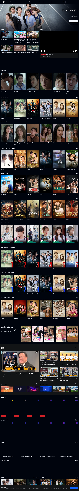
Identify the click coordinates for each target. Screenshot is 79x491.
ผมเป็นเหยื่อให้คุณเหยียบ (5, 143)
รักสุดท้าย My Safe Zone (70, 169)
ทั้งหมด (76, 348)
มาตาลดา (42, 318)
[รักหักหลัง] (59, 159)
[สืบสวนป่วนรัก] (37, 334)
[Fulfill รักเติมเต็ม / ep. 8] (59, 408)
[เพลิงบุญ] (20, 184)
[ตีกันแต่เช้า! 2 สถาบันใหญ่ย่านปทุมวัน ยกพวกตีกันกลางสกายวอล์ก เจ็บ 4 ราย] (69, 372)
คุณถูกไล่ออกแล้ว (30, 143)
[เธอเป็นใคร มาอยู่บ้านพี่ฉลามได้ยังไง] (30, 450)
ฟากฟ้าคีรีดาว (68, 269)
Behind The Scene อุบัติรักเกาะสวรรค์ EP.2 (9, 474)
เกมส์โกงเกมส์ (29, 118)
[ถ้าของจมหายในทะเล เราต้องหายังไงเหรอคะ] (49, 450)
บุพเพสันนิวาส (29, 169)
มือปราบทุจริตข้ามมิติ (5, 219)
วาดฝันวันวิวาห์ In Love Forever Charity (20, 53)
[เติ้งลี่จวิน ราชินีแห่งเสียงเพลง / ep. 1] (7, 431)
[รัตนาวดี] (26, 334)
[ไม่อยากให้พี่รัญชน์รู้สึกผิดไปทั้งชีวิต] (20, 133)
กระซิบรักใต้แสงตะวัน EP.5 (57, 244)
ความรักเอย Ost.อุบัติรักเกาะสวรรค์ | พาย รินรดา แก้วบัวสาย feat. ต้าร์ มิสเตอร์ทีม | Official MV (32, 41)
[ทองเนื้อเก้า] (20, 308)
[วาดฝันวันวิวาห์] (20, 108)
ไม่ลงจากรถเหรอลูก (43, 92)
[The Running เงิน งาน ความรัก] (46, 108)
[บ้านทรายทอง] (72, 108)
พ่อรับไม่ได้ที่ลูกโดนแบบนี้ (44, 143)
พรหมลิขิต (68, 318)
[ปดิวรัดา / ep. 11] (72, 408)
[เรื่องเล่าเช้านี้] (7, 389)
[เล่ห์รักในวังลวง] (72, 209)
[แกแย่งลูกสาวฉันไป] (72, 133)
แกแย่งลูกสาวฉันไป (69, 143)
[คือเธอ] (7, 159)
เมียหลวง (67, 194)
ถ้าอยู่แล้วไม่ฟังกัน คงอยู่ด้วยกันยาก (7, 456)
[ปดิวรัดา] (59, 108)
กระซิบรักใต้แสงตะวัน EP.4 (44, 244)
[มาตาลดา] (46, 308)
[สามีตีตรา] (33, 184)
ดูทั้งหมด (48, 56)
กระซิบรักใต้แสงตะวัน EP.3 (31, 244)
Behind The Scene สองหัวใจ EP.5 (32, 53)
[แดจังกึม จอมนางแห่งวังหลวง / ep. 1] (20, 431)
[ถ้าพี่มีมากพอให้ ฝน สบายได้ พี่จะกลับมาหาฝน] (7, 48)
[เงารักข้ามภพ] (33, 209)
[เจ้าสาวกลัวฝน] (61, 334)
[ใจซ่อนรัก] (20, 159)
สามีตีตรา (29, 194)
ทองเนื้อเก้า (16, 318)
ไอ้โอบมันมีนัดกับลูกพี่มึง (31, 92)
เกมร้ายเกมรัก (3, 194)
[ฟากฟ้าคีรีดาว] (72, 258)
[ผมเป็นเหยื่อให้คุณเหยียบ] (7, 133)
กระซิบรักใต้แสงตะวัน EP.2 (18, 244)
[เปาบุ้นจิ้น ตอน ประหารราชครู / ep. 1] (33, 431)
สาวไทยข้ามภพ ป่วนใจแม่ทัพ (19, 219)
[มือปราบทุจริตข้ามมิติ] (7, 209)
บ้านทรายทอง (68, 118)
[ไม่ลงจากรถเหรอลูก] (46, 81)
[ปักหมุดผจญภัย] (7, 34)
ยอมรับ (74, 488)
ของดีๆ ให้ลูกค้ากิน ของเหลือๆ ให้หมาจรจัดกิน (67, 456)
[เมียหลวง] (72, 184)
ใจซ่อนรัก (15, 169)
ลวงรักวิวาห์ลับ (42, 219)
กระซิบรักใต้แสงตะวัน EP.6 (70, 244)
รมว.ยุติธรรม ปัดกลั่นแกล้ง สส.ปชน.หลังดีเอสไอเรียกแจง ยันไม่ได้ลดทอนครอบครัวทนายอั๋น (48, 363)
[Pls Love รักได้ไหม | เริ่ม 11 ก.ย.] (7, 482)
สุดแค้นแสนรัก (55, 318)
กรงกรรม (54, 194)
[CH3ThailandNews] (46, 389)
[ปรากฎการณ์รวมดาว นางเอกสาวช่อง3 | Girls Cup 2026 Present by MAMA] (20, 34)
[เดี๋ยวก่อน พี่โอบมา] (7, 81)
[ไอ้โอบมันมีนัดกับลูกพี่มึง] (33, 81)
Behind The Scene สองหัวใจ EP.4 (66, 474)
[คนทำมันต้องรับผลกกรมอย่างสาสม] (72, 81)
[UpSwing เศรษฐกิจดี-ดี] (59, 389)
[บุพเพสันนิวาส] (33, 159)
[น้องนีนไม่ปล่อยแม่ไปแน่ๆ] (59, 133)
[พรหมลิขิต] (72, 308)
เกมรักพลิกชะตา (56, 219)
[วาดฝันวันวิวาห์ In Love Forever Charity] (20, 48)
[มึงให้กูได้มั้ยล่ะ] (20, 81)
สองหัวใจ (2, 118)
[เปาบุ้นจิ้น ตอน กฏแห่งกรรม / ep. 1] (46, 431)
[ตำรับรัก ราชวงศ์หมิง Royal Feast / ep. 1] (59, 431)
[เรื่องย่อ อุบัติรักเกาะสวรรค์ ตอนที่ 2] (59, 482)
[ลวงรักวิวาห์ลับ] (46, 209)
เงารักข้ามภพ (29, 219)
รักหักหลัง (55, 169)
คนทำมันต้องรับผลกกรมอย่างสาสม (71, 92)
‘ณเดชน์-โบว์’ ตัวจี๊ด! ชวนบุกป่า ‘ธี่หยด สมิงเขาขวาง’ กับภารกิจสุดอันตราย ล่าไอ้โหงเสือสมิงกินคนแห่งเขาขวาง (68, 363)
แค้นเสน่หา (42, 194)
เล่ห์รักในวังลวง (68, 219)
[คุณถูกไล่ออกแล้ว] (33, 133)
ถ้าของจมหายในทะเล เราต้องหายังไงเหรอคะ (47, 456)
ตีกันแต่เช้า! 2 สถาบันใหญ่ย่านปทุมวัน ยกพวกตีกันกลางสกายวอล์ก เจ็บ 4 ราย (68, 379)
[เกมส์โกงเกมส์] (33, 108)
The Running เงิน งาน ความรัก (45, 118)
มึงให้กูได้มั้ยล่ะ (16, 92)
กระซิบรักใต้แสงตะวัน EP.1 (5, 244)
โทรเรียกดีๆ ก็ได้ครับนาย (57, 92)
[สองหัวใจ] (7, 108)
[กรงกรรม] (59, 184)
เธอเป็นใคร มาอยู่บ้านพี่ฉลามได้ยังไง (27, 456)
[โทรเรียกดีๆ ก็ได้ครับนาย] (59, 81)
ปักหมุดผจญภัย (4, 39)
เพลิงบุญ (15, 194)
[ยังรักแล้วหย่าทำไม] (20, 482)
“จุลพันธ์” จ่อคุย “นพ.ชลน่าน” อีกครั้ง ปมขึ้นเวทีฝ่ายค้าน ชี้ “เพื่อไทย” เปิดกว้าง (19, 375)
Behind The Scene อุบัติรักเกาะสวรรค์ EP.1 (28, 474)
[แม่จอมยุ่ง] (49, 334)
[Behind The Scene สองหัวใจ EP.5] (33, 48)
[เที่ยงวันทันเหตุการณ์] (20, 389)
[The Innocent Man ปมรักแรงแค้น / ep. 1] (72, 431)
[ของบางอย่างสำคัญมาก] (33, 482)
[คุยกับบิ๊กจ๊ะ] (72, 389)
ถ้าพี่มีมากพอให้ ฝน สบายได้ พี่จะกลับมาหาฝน (7, 53)
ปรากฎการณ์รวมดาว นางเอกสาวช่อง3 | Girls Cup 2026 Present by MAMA (19, 41)
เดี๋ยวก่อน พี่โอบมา (4, 92)
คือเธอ (2, 169)
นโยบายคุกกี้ (65, 488)
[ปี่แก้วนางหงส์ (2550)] (72, 334)
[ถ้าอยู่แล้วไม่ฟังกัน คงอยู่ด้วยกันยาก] (10, 450)
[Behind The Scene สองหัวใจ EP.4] (69, 467)
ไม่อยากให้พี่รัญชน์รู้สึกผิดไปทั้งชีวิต (19, 143)
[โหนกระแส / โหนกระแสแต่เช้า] (33, 389)
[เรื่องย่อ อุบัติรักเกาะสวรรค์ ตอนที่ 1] (46, 482)
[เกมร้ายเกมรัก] (7, 184)
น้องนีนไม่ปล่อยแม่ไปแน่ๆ (57, 143)
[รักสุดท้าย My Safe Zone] (72, 159)
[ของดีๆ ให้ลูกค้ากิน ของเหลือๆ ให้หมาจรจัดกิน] (69, 450)
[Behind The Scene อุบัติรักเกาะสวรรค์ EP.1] (30, 467)
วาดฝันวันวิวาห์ (17, 118)
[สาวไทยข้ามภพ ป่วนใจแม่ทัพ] (20, 209)
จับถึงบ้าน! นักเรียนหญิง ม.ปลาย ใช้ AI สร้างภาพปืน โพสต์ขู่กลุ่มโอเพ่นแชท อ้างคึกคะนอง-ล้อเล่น (49, 379)
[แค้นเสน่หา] (46, 184)
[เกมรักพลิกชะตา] (59, 209)
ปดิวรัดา (54, 118)
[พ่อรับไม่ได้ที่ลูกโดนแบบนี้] (46, 133)
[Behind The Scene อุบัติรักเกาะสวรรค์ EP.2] (10, 467)
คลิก (73, 12)
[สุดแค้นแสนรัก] (59, 308)
